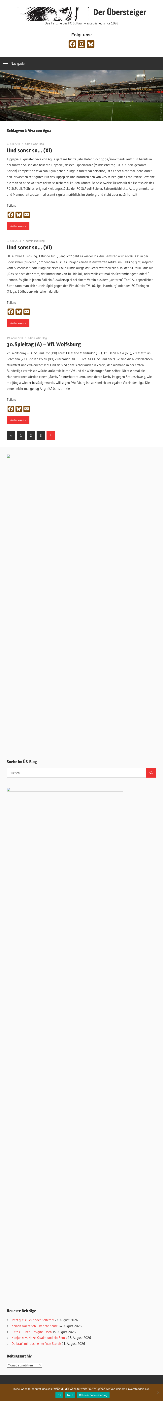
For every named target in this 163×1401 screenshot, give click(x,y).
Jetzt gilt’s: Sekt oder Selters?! (33, 1320)
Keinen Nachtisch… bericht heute (35, 1326)
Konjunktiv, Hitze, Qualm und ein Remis (39, 1337)
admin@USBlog (34, 144)
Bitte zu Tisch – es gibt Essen (32, 1332)
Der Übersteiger (119, 12)
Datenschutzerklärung (93, 1395)
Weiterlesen (17, 226)
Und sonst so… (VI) (29, 247)
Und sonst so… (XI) (29, 150)
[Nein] (158, 1392)
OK (59, 1395)
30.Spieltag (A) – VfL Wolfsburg (44, 344)
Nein (70, 1395)
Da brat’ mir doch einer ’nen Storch (36, 1343)
